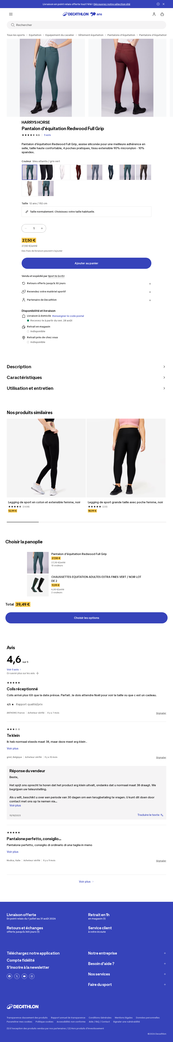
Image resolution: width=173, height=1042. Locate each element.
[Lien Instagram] (31, 976)
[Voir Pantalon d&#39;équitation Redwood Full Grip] (38, 562)
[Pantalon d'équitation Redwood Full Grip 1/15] (46, 78)
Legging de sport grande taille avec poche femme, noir (125, 502)
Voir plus (15, 805)
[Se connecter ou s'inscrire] (154, 14)
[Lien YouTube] (24, 976)
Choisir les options (86, 618)
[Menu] (11, 14)
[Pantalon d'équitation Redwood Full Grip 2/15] (127, 78)
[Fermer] (163, 4)
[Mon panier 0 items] (162, 14)
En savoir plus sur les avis (21, 673)
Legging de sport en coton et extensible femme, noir (44, 502)
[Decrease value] (26, 228)
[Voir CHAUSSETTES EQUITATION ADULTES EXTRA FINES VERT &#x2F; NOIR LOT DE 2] (38, 585)
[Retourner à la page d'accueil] (82, 14)
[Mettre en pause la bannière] (158, 4)
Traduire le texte (148, 815)
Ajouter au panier (86, 263)
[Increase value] (42, 228)
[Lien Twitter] (17, 976)
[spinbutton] (34, 228)
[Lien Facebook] (9, 976)
